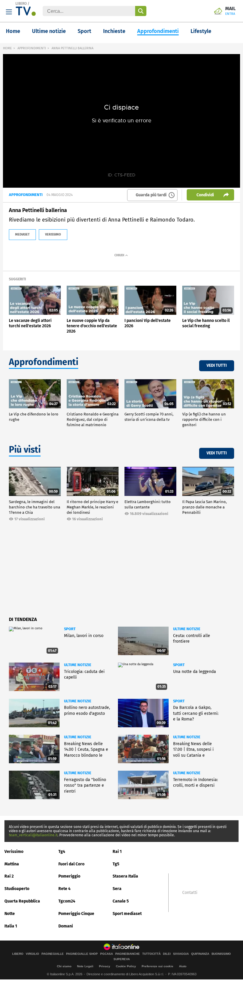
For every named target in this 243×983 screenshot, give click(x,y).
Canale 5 (121, 901)
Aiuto (182, 966)
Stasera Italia (125, 876)
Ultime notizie (49, 31)
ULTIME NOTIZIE (186, 629)
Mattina (11, 864)
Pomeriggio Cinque (76, 913)
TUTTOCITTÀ (151, 953)
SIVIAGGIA (181, 953)
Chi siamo (64, 966)
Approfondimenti (158, 31)
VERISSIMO (53, 234)
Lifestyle (201, 31)
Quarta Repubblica (22, 901)
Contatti (189, 892)
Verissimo (13, 851)
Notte (9, 913)
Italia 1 (10, 926)
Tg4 (61, 851)
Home (13, 31)
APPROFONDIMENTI (31, 48)
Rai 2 (9, 876)
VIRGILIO (32, 953)
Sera (117, 888)
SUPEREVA (121, 959)
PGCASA (106, 953)
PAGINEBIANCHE (127, 953)
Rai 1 (117, 851)
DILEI (167, 953)
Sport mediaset (127, 913)
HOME (7, 48)
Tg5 (116, 864)
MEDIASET (22, 234)
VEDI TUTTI (217, 365)
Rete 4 (64, 888)
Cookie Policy (126, 966)
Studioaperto (16, 888)
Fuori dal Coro (71, 864)
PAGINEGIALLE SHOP (82, 953)
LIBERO (21, 3)
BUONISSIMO (221, 953)
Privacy (104, 966)
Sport (84, 31)
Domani (65, 926)
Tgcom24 (66, 901)
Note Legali (85, 966)
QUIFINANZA (200, 953)
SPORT (70, 629)
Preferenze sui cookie (157, 966)
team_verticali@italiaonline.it (33, 835)
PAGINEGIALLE (52, 953)
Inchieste (114, 31)
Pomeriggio (69, 876)
